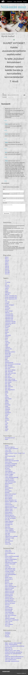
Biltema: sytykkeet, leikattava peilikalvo (13, 643)
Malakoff (7, 484)
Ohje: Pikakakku (8, 377)
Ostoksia (7, 397)
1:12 (6, 283)
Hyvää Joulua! (8, 36)
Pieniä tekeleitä (8, 398)
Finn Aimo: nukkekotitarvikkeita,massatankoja (14, 646)
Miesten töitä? (8, 353)
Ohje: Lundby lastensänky (10, 373)
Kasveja (6, 329)
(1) (6, 257)
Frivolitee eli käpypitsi (9, 304)
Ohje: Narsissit (8, 374)
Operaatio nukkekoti (9, 600)
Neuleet (6, 357)
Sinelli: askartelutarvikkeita (10, 659)
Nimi (4, 189)
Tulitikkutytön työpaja (9, 537)
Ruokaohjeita (7, 404)
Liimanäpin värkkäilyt (9, 478)
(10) (7, 266)
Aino (6, 152)
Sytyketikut (7, 407)
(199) (7, 272)
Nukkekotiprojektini (9, 595)
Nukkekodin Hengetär (9, 588)
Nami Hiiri (7, 635)
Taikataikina (7, 409)
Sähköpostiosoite (10, 193)
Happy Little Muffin (9, 560)
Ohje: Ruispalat (8, 382)
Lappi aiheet (7, 342)
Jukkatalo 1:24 (8, 324)
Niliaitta (6, 439)
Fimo (6, 300)
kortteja (6, 423)
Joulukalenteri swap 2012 (10, 323)
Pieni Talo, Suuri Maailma (10, 518)
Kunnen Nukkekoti (9, 475)
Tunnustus (7, 413)
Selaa (15, 1)
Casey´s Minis (8, 450)
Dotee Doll (7, 294)
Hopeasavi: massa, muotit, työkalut (12, 650)
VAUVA (6, 415)
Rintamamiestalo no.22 (10, 437)
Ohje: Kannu (7, 368)
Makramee (7, 350)
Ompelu (6, 392)
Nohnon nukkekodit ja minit (10, 586)
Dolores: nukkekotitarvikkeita (11, 644)
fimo (6, 421)
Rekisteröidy (19, 1)
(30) (7, 267)
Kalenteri (7, 327)
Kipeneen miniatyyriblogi (10, 569)
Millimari (6, 486)
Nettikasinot (9, 1)
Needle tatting (8, 354)
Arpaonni (7, 288)
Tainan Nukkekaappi (9, 528)
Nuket (6, 359)
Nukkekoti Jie (8, 503)
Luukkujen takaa (8, 348)
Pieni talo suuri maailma (10, 603)
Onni (6, 394)
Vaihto (6, 417)
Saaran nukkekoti (8, 607)
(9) (6, 261)
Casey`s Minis (8, 550)
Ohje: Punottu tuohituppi (10, 379)
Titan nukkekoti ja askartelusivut (12, 619)
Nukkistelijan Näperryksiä (10, 516)
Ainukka (6, 445)
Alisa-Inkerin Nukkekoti (10, 447)
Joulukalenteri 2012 (9, 315)
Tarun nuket (7, 616)
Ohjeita (6, 391)
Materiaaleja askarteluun (10, 351)
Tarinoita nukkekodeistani (10, 531)
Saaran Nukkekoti (8, 522)
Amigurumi (7, 286)
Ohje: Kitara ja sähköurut (10, 370)
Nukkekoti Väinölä (9, 510)
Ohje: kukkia (7, 388)
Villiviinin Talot (8, 544)
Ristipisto (7, 401)
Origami (6, 395)
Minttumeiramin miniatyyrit (10, 494)
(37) (7, 269)
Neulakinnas (7, 356)
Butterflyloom (8, 292)
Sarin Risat (7, 525)
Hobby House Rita (9, 649)
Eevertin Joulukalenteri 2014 (11, 298)
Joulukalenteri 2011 (9, 314)
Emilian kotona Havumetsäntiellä (12, 460)
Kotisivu (13, 198)
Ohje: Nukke (7, 376)
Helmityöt (7, 306)
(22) (7, 260)
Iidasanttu (7, 565)
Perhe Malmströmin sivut (10, 601)
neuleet (6, 426)
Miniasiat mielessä (9, 579)
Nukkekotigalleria (8, 512)
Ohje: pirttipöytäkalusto (10, 389)
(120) (7, 270)
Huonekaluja (7, 308)
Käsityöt (6, 341)
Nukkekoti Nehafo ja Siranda (11, 507)
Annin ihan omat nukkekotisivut (11, 448)
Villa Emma (7, 542)
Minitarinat (7, 492)
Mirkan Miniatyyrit (8, 497)
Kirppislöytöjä (8, 335)
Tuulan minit (7, 622)
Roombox (7, 403)
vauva (6, 430)
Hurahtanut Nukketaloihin (10, 465)
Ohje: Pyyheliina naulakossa (11, 380)
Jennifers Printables (9, 474)
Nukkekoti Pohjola (9, 509)
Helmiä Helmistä (8, 647)
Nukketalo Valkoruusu (9, 515)
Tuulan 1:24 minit (8, 621)
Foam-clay (7, 301)
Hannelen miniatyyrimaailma (11, 559)
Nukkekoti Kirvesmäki (9, 506)
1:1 (5, 280)
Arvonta (6, 289)
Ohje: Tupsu (7, 383)
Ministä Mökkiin (8, 491)
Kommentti (5, 202)
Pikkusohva (7, 519)
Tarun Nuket (7, 533)
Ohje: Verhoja (8, 385)
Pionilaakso (7, 636)
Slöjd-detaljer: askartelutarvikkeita (12, 661)
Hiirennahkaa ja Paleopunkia (11, 463)
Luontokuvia (7, 347)
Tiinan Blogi (7, 534)
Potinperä (7, 606)
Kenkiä (6, 330)
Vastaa (5, 120)
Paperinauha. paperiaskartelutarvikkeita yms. (14, 656)
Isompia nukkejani (9, 311)
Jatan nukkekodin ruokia (10, 472)
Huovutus (7, 309)
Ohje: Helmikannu (8, 365)
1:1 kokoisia (7, 282)
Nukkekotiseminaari (9, 362)
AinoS (6, 134)
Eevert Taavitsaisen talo (10, 553)
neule (6, 424)
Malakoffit (7, 576)
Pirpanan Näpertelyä (9, 521)
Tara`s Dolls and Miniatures (10, 615)
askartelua (7, 420)
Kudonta (6, 336)
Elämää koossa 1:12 (9, 459)
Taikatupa (7, 410)
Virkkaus (7, 418)
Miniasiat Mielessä (9, 488)
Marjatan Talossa (8, 577)
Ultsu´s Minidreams (9, 540)
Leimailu (6, 344)
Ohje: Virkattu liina (9, 386)
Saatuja (6, 406)
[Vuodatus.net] (6, 671)
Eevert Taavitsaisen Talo (10, 456)
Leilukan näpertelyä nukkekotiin (11, 477)
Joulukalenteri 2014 (9, 318)
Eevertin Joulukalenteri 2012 (11, 295)
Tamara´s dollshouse (9, 530)
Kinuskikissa (7, 632)
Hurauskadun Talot (9, 466)
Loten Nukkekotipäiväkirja (10, 481)
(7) (6, 258)
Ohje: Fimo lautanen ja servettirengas (13, 364)
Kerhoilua (7, 332)
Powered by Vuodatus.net (21, 673)
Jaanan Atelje (8, 469)
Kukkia (6, 338)
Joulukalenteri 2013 (9, 317)
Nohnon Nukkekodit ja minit (10, 500)
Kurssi (6, 339)
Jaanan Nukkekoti (8, 471)
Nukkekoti (7, 361)
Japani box (7, 312)
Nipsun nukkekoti (8, 498)
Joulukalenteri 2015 (9, 320)
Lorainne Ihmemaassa (9, 480)
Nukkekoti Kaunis (8, 504)
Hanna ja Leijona (8, 462)
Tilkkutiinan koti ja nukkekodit (11, 536)
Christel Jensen (8, 451)
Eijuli (6, 457)
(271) (7, 273)
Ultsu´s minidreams (9, 624)
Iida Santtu (7, 468)
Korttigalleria (7, 633)
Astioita (6, 291)
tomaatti (6, 429)
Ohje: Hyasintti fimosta (10, 367)
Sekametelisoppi (8, 610)
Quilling (6, 400)
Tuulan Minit (7, 539)
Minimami (7, 489)
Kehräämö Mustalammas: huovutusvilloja (13, 652)
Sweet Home (7, 527)
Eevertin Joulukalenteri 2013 (11, 297)
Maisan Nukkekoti (8, 483)
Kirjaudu (25, 1)
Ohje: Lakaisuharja (9, 371)
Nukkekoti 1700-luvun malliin (11, 501)
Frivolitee (7, 303)
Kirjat (6, 333)
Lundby (6, 345)
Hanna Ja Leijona (8, 557)
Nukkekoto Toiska (8, 513)
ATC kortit (7, 285)
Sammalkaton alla (8, 524)
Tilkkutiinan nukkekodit (10, 618)
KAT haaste (7, 326)
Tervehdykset (11, 97)
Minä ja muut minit (9, 495)
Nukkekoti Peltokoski (9, 592)
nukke (6, 427)
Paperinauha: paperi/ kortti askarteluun (13, 658)
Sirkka (6, 124)
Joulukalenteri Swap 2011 (10, 321)
